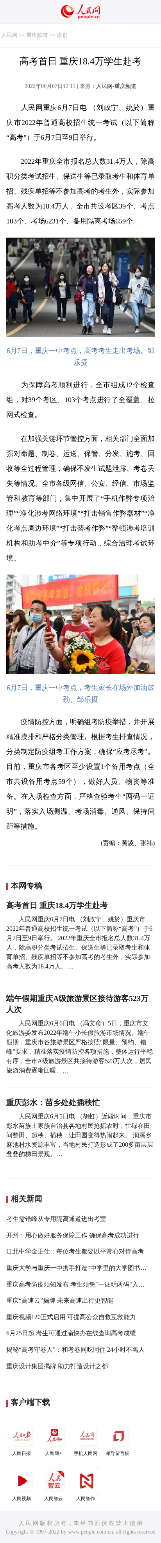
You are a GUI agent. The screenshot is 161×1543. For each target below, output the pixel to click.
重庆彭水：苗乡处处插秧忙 (53, 1102)
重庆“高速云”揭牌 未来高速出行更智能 (59, 1300)
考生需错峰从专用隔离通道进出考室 (56, 1218)
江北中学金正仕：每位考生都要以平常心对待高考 (75, 1251)
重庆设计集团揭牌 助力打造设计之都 (57, 1366)
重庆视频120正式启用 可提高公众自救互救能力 (71, 1317)
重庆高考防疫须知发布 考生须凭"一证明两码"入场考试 (81, 1284)
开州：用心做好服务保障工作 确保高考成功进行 (72, 1235)
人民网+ (53, 1453)
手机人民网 (85, 1453)
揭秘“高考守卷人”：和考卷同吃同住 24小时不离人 (75, 1349)
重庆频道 (37, 35)
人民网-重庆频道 (116, 86)
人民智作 (85, 1498)
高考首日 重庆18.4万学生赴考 (57, 905)
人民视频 (21, 1498)
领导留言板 (117, 1453)
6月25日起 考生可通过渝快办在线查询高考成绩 (71, 1333)
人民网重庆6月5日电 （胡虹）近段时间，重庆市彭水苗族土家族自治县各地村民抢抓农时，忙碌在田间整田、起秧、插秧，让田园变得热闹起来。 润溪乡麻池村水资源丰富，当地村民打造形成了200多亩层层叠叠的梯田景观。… (79, 1135)
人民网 (9, 35)
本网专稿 (26, 885)
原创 (62, 35)
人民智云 (53, 1498)
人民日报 (21, 1453)
